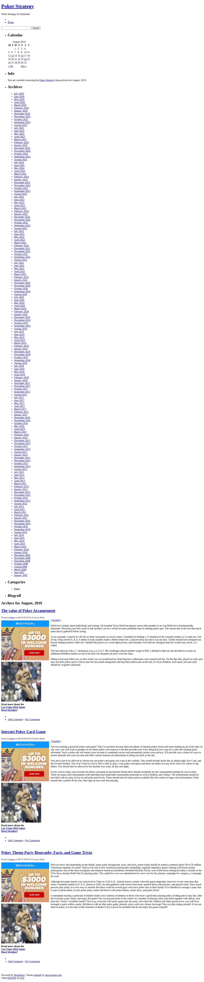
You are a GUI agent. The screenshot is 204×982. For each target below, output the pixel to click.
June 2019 (19, 334)
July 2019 (19, 331)
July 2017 (19, 397)
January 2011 (20, 518)
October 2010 (21, 526)
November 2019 (22, 320)
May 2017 (19, 403)
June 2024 (19, 165)
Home (11, 22)
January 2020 (21, 314)
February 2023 (21, 211)
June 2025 (19, 130)
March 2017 (20, 409)
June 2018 (19, 368)
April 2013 (19, 480)
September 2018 (22, 360)
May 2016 (19, 426)
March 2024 (20, 174)
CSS (21, 978)
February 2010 (21, 549)
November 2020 (22, 285)
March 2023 (20, 208)
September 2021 (22, 257)
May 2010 (19, 541)
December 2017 (22, 383)
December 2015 (22, 440)
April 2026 (19, 102)
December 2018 (22, 351)
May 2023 (19, 202)
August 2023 (20, 194)
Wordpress (19, 975)
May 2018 (19, 371)
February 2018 (21, 377)
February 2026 (21, 108)
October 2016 (21, 423)
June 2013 (19, 475)
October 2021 (21, 254)
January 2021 (21, 280)
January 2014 (21, 454)
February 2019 (21, 346)
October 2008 (21, 563)
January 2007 (21, 575)
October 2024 (21, 153)
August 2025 (20, 125)
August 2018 (20, 363)
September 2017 (22, 391)
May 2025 (19, 133)
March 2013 (20, 483)
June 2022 (19, 234)
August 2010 (20, 532)
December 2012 (22, 492)
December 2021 (22, 248)
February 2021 (21, 277)
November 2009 (22, 558)
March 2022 (20, 242)
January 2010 (21, 552)
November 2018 (22, 354)
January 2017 (21, 414)
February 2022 (21, 245)
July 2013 (19, 472)
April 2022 (19, 239)
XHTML (11, 978)
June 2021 (19, 265)
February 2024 (21, 176)
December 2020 (22, 282)
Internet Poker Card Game (23, 732)
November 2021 (22, 251)
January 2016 (21, 437)
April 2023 (19, 205)
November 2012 (22, 495)
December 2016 (22, 417)
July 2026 (19, 93)
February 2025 (21, 142)
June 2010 (19, 538)
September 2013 (22, 466)
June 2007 (19, 572)
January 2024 (21, 179)
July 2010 (19, 535)
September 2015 (22, 449)
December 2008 (22, 561)
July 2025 (19, 128)
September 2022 (22, 225)
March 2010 (20, 546)
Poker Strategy (17, 6)
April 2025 (19, 136)
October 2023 (21, 188)
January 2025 (21, 145)
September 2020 (22, 291)
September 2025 (22, 122)
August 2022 (20, 228)
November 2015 (22, 443)
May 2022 (19, 237)
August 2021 (20, 260)
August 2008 (20, 566)
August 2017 (20, 394)
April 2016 (19, 429)
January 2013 (21, 489)
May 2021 (19, 268)
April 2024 (19, 171)
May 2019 (19, 337)
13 (12, 55)
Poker (17, 588)
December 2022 (22, 217)
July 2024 (19, 162)
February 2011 (21, 515)
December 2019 (22, 317)
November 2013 (22, 460)
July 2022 (19, 231)
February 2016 (21, 434)
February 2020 (21, 311)
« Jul (10, 66)
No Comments (32, 719)
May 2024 (19, 168)
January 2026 (21, 110)
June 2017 (19, 400)
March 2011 (20, 512)
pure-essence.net (53, 975)
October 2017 (21, 389)
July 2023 (19, 196)
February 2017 (21, 411)
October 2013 (21, 463)
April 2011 (19, 509)
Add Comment (15, 719)
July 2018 (19, 366)
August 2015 (20, 452)
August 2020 (20, 294)
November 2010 (22, 523)
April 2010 (19, 543)
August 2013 (20, 469)
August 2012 (20, 503)
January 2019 (21, 348)
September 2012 (22, 500)
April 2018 (19, 374)
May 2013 (19, 477)
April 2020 (19, 305)
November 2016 (22, 420)
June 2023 (19, 199)
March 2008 (20, 569)
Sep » (24, 66)
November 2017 (22, 386)
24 (25, 59)
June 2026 (19, 96)
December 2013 (22, 457)
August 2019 (20, 328)
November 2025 (22, 116)
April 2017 (19, 406)
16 (22, 55)
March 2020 (20, 308)
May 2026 (19, 99)
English (56, 620)
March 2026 (20, 105)
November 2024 (22, 151)
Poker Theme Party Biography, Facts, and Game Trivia (46, 852)
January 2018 (21, 380)
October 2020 (21, 288)
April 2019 (19, 340)
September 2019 (22, 325)
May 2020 (19, 303)
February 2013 (21, 486)
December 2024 (22, 148)
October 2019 (21, 323)
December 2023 (22, 182)
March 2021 (20, 274)
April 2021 (19, 271)
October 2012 (21, 497)
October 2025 (21, 119)
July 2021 (19, 262)
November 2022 (22, 219)
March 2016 (20, 432)
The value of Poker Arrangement (28, 610)
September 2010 (22, 529)
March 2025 (20, 139)
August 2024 (20, 159)
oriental (37, 975)
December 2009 (22, 555)
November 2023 (22, 185)
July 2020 (19, 297)
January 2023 (21, 214)
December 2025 (22, 113)
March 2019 (20, 343)
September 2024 (22, 156)
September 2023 (22, 191)
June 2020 (19, 300)
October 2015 (21, 446)
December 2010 (22, 520)
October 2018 (21, 357)
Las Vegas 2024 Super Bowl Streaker (13, 708)
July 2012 (19, 506)
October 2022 (21, 222)
